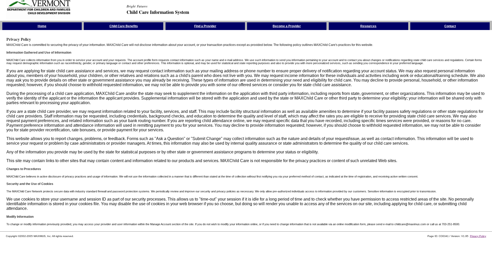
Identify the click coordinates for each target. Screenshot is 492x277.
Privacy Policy (478, 236)
